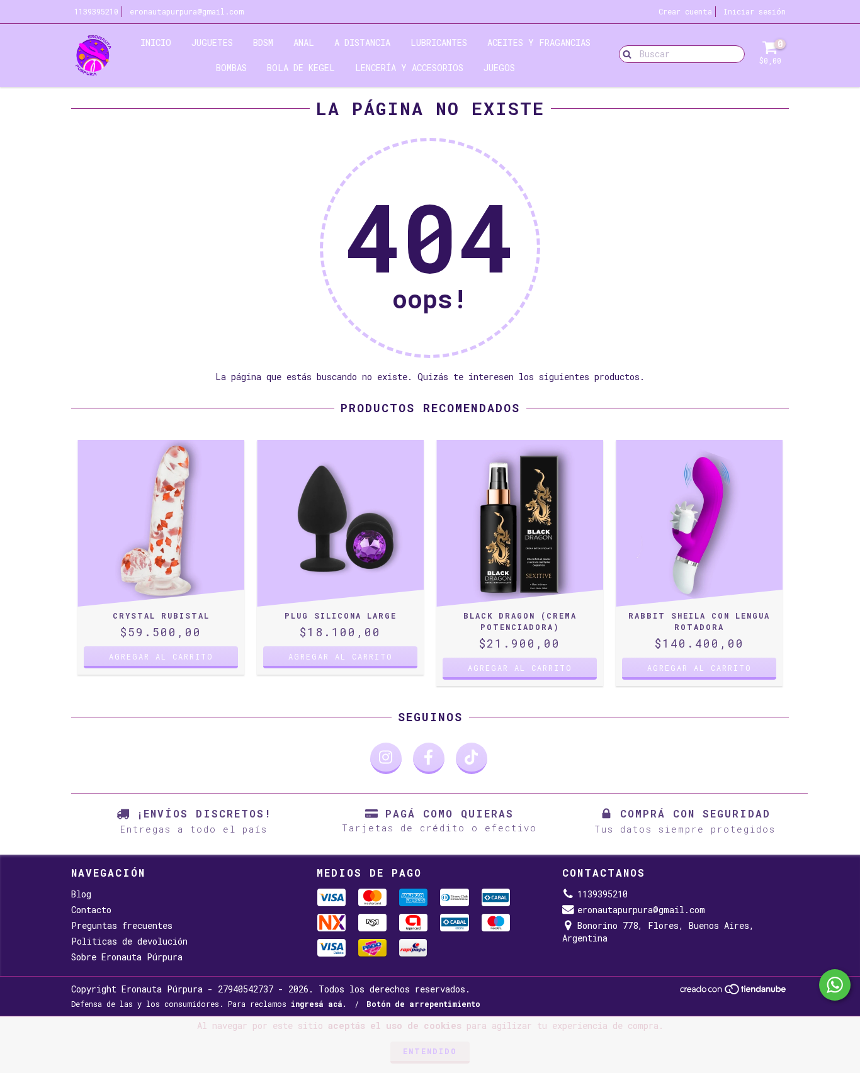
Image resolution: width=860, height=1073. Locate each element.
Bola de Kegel (301, 68)
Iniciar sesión (754, 11)
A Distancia (362, 42)
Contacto (91, 910)
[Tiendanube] (734, 992)
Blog (81, 894)
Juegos (499, 68)
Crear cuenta (685, 11)
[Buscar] (624, 53)
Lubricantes (438, 42)
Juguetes (212, 42)
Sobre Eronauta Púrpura (127, 957)
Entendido (430, 1051)
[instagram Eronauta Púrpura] (386, 758)
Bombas (231, 68)
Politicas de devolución (129, 941)
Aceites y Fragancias (539, 42)
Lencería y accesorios (409, 68)
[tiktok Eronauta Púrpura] (471, 758)
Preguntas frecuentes (122, 925)
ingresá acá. (319, 1004)
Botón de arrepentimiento (423, 1004)
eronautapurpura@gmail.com (187, 11)
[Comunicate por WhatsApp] (835, 985)
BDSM (263, 42)
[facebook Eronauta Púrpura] (428, 758)
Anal (303, 42)
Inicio (155, 42)
